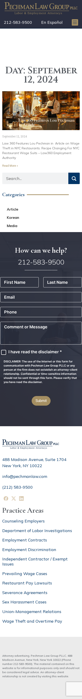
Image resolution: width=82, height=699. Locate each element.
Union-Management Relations (31, 611)
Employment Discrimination (29, 549)
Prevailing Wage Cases (24, 573)
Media (12, 225)
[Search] (74, 178)
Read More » (10, 165)
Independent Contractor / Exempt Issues (35, 561)
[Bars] (75, 22)
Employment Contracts (24, 540)
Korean (13, 217)
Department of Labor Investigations (37, 530)
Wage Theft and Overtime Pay (32, 621)
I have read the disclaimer (35, 352)
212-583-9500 (18, 22)
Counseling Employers (23, 521)
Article (12, 209)
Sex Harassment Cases (24, 602)
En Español (52, 22)
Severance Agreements (24, 592)
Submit (41, 401)
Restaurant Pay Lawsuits (27, 583)
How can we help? (41, 250)
